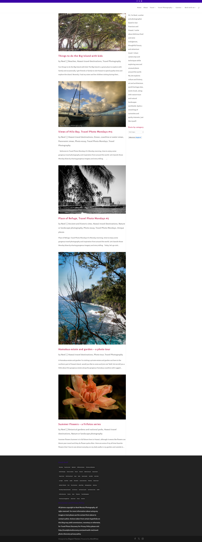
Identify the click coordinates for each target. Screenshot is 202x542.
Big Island (74, 467)
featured (81, 471)
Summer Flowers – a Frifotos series (79, 424)
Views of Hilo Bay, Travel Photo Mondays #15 (85, 131)
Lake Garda (96, 476)
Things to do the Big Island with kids (80, 56)
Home (139, 7)
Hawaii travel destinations (89, 61)
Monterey (90, 480)
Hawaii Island (95, 471)
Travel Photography (165, 7)
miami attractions (83, 480)
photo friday (81, 485)
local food (66, 480)
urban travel (73, 498)
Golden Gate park (87, 471)
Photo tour (99, 355)
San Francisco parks (82, 489)
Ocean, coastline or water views (108, 137)
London (71, 480)
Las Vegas (61, 480)
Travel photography (85, 494)
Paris (68, 485)
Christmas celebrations (90, 467)
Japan (75, 476)
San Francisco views (91, 489)
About (146, 7)
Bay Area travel (67, 467)
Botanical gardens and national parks (85, 429)
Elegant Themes (74, 539)
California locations (80, 467)
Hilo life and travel (69, 476)
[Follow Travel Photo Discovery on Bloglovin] (135, 138)
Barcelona (61, 467)
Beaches (72, 61)
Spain (73, 494)
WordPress (94, 539)
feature (76, 471)
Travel (152, 7)
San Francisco (74, 489)
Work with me (190, 7)
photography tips (88, 485)
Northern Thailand (62, 485)
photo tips (95, 485)
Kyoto (79, 476)
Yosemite (83, 498)
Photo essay (80, 141)
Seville (98, 489)
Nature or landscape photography (86, 434)
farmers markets (70, 471)
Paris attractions (74, 485)
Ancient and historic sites (80, 224)
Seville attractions (62, 494)
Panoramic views (66, 141)
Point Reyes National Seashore (65, 489)
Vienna (78, 498)
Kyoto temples (84, 476)
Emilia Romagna (62, 471)
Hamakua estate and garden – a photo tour (84, 349)
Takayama (78, 494)
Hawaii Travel (61, 476)
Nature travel (95, 480)
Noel (63, 61)
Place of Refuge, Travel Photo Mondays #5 (83, 218)
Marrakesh (76, 480)
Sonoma (69, 494)
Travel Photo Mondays (97, 141)
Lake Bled (91, 476)
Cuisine (178, 7)
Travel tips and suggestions (64, 498)
